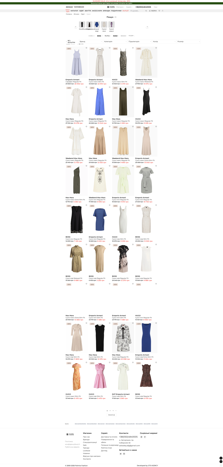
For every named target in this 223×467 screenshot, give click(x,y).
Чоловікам (79, 7)
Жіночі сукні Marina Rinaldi (92, 423)
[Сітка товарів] (81, 44)
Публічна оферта (72, 447)
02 (110, 410)
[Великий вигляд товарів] (79, 44)
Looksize (86, 451)
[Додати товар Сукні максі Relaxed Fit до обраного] (156, 48)
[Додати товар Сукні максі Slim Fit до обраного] (109, 48)
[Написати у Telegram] (120, 453)
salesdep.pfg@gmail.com (129, 446)
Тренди (86, 448)
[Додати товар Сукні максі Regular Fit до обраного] (86, 87)
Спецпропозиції (90, 442)
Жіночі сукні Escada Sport (110, 423)
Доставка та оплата (109, 437)
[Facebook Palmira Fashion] (144, 436)
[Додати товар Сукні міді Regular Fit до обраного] (109, 244)
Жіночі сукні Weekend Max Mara (80, 423)
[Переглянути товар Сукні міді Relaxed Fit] (76, 266)
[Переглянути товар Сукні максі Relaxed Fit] (146, 70)
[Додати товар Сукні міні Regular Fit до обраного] (109, 166)
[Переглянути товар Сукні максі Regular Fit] (76, 109)
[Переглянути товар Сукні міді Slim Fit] (123, 227)
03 (113, 410)
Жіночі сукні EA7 (154, 423)
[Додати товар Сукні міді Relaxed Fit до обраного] (86, 244)
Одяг (83, 14)
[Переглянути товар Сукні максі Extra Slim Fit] (146, 148)
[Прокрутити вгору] (221, 465)
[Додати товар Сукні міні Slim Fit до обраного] (109, 284)
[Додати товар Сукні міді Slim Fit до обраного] (133, 205)
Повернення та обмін (107, 441)
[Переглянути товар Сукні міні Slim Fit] (100, 306)
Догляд (104, 451)
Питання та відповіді (110, 445)
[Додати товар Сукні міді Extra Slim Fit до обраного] (156, 323)
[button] (75, 26)
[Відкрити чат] (221, 461)
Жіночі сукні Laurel (101, 423)
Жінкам (69, 7)
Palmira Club (106, 448)
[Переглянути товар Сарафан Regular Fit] (76, 70)
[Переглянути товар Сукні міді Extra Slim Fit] (146, 345)
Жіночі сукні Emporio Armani (120, 423)
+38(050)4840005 (143, 7)
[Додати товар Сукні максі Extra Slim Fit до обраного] (156, 126)
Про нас (86, 437)
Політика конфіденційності (72, 442)
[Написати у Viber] (124, 453)
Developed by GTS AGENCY (147, 465)
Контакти (87, 459)
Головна (69, 14)
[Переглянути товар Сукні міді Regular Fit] (100, 266)
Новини (86, 453)
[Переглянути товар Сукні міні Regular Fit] (100, 188)
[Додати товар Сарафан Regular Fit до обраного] (86, 48)
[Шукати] (146, 10)
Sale (84, 445)
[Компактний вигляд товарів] (82, 44)
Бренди (86, 440)
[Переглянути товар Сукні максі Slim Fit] (100, 70)
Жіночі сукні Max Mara (130, 423)
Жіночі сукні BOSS (147, 423)
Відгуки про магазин (92, 456)
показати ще (111, 414)
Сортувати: (68, 44)
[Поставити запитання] (221, 458)
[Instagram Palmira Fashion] (141, 436)
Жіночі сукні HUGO (139, 423)
